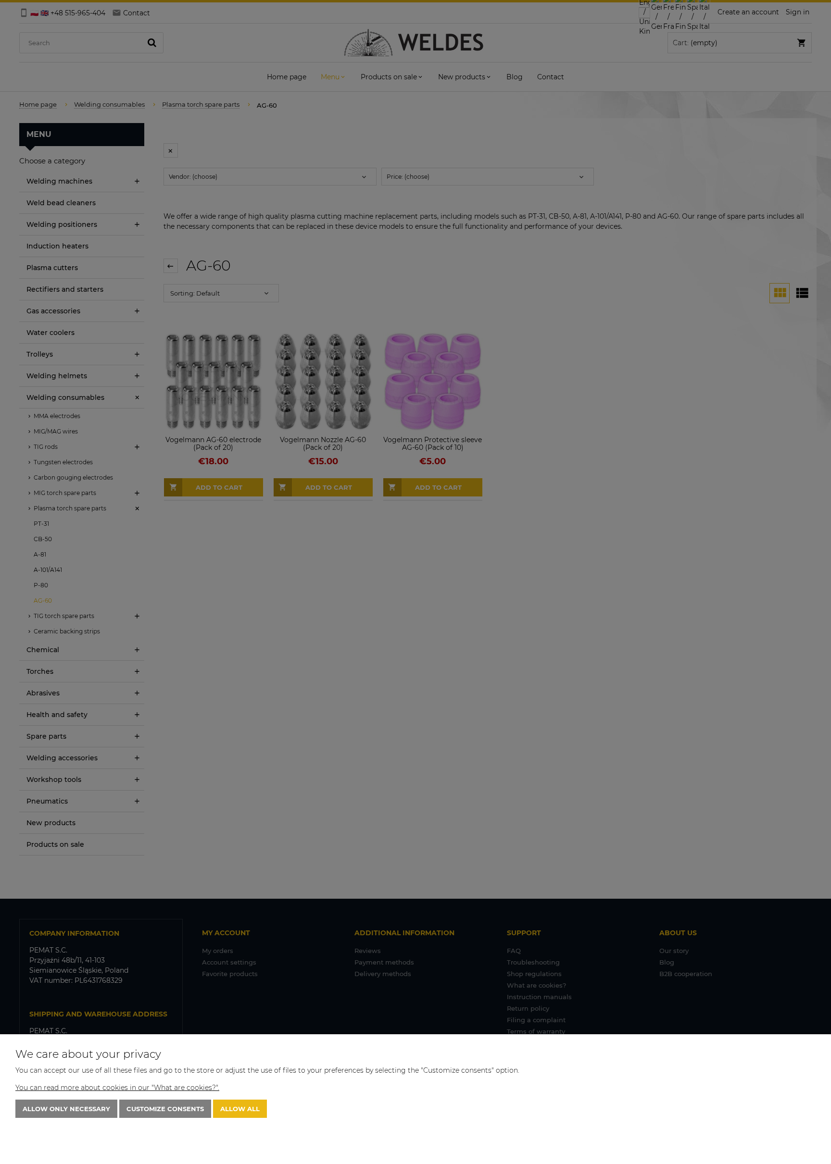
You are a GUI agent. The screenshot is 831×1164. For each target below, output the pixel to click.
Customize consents (165, 1109)
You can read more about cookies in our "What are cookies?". (117, 1087)
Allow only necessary (66, 1109)
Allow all (240, 1109)
